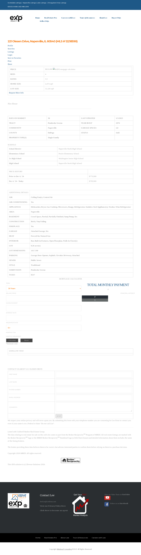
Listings (11, 52)
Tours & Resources (87, 18)
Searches (11, 49)
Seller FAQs (44, 21)
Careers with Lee (68, 18)
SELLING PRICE (11, 293)
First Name (13, 374)
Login (10, 55)
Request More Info (16, 93)
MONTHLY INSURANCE (13, 336)
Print (9, 61)
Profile (10, 46)
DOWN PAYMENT (12, 303)
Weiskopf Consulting (64, 549)
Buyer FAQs (116, 18)
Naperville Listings (29, 3)
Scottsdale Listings (14, 3)
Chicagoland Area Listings (57, 3)
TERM (8, 283)
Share (10, 64)
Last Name (13, 382)
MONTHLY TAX (11, 332)
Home (37, 18)
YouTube (126, 495)
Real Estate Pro (50, 18)
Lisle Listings (41, 3)
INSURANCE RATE (12, 322)
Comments (13, 407)
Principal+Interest (128, 293)
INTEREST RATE (11, 313)
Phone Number (14, 389)
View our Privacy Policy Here (53, 506)
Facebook (124, 503)
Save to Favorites (14, 58)
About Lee (103, 18)
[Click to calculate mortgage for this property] (64, 69)
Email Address (14, 397)
